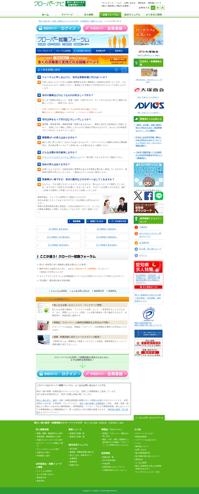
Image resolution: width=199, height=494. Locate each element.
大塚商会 (143, 227)
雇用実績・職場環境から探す (49, 437)
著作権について (154, 3)
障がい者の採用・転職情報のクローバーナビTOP (58, 422)
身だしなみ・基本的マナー (81, 455)
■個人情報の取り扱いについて (148, 325)
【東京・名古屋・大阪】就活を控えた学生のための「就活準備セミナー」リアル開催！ (149, 128)
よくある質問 (140, 463)
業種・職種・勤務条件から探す (50, 433)
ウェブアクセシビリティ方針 (147, 472)
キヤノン (143, 255)
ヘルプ (119, 3)
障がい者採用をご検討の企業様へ (116, 6)
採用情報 (105, 453)
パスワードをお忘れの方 (145, 440)
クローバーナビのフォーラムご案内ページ (61, 157)
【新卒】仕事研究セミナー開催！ (148, 55)
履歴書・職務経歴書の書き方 (82, 452)
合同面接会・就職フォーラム (91, 21)
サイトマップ (107, 3)
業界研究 (73, 462)
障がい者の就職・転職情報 (92, 403)
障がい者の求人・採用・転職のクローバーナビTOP (59, 21)
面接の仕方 (74, 465)
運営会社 (142, 3)
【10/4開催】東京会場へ (58, 245)
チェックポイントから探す (48, 449)
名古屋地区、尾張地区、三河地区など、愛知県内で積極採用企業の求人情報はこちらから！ (148, 279)
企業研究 (73, 458)
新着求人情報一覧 (77, 433)
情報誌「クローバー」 (112, 429)
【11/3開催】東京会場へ (106, 245)
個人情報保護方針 (142, 453)
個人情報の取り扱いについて (147, 456)
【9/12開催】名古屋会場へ (58, 237)
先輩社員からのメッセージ (113, 467)
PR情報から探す (43, 456)
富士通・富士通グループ (150, 249)
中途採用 (106, 464)
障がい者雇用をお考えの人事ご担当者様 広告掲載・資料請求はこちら (148, 298)
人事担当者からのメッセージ (114, 470)
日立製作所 (144, 242)
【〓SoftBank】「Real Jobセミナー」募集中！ (148, 81)
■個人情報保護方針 (143, 323)
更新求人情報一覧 (77, 437)
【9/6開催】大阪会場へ (106, 229)
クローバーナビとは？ (144, 433)
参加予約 (40, 481)
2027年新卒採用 (109, 460)
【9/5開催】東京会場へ (58, 229)
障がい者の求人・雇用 (47, 400)
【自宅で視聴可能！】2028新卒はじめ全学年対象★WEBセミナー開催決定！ (149, 155)
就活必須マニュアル (78, 445)
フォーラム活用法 (59, 291)
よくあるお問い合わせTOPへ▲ (149, 417)
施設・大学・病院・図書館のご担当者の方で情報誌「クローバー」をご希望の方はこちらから (115, 442)
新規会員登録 (140, 437)
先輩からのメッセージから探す (50, 440)
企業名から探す (43, 452)
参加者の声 (99, 291)
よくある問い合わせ (80, 291)
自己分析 (73, 449)
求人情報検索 (42, 429)
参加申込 (112, 291)
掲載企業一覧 (108, 457)
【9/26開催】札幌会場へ (106, 237)
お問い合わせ (129, 3)
